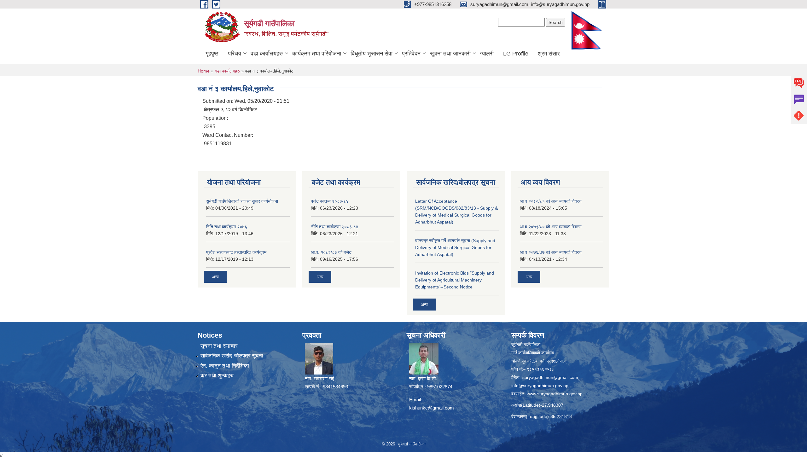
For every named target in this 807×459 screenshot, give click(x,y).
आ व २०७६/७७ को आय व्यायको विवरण (551, 252)
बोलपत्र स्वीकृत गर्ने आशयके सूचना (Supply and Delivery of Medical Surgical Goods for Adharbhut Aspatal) (455, 247)
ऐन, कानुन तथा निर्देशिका (224, 366)
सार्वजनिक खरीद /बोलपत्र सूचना (231, 356)
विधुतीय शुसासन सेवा (371, 53)
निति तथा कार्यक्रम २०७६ (226, 226)
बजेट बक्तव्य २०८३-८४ (330, 201)
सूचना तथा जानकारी (450, 53)
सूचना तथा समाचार (218, 346)
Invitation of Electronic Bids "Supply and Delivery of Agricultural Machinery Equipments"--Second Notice (454, 279)
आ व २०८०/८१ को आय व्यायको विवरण (551, 201)
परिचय (234, 53)
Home (204, 70)
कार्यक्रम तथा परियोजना (316, 53)
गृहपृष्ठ (212, 53)
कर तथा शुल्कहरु (217, 376)
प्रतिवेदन (411, 53)
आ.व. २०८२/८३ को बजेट (331, 252)
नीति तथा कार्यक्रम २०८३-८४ (334, 226)
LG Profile (515, 53)
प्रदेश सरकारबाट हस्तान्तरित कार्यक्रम (236, 252)
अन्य (215, 276)
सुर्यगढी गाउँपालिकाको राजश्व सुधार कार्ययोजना (242, 201)
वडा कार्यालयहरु (267, 53)
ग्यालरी (487, 53)
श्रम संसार (549, 53)
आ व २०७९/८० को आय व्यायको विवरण (551, 226)
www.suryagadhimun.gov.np (555, 393)
